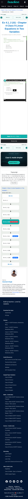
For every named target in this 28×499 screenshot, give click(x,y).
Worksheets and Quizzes (11, 364)
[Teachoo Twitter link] (14, 481)
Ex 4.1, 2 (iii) (10, 221)
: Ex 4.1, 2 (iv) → (14, 136)
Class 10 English (9, 382)
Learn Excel (8, 456)
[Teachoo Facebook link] (7, 481)
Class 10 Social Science (10, 385)
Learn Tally (7, 459)
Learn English (8, 453)
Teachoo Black (15, 292)
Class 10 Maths (8, 377)
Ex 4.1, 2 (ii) (6, 214)
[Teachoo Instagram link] (10, 481)
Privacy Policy (18, 488)
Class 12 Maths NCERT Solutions (13, 421)
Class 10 (16, 6)
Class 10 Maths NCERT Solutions (13, 415)
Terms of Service (10, 488)
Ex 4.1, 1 (5, 200)
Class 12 (3, 6)
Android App (8, 312)
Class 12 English (9, 390)
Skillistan (7, 367)
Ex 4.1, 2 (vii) (6, 250)
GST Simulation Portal (10, 370)
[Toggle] (2, 2)
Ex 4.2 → (10, 264)
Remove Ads (14, 141)
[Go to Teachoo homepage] (13, 2)
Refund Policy (7, 489)
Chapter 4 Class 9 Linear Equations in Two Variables (12, 10)
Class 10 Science (9, 379)
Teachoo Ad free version (10, 362)
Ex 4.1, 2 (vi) (6, 243)
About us (11, 486)
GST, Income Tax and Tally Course (13, 359)
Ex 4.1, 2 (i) (6, 207)
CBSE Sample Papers (10, 474)
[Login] (24, 2)
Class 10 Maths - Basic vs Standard (13, 471)
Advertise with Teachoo (18, 489)
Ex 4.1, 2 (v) (10, 236)
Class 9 (22, 6)
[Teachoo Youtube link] (17, 481)
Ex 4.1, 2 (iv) (6, 229)
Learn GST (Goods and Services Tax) (13, 461)
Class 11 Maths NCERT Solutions (13, 418)
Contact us (17, 486)
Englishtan (7, 468)
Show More (14, 182)
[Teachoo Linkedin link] (21, 481)
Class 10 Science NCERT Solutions (13, 447)
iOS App (7, 315)
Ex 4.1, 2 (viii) (10, 257)
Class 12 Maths (8, 387)
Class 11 (9, 6)
